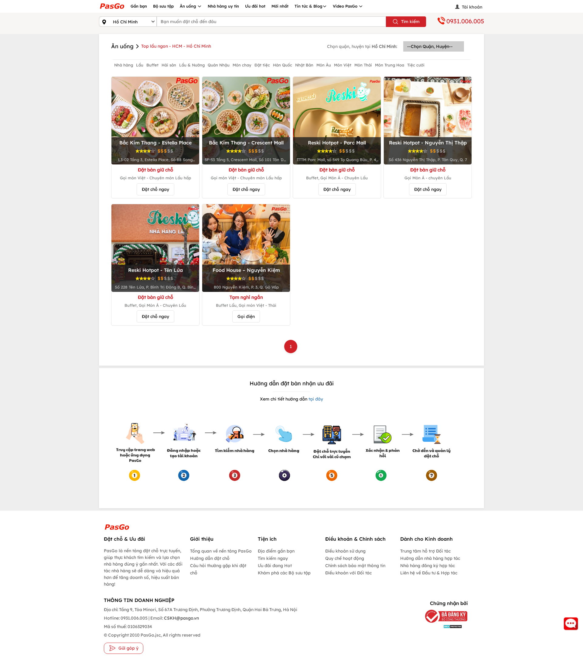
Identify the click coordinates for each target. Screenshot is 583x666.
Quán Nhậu (219, 65)
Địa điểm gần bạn (276, 551)
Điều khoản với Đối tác (348, 573)
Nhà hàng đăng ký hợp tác (427, 565)
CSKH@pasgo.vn (181, 618)
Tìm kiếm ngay (273, 558)
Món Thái (363, 65)
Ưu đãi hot (255, 6)
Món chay (242, 65)
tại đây (315, 399)
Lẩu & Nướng (192, 65)
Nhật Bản (304, 65)
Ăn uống (188, 6)
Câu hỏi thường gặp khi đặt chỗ (218, 569)
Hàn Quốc (282, 65)
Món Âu (323, 65)
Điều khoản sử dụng (345, 551)
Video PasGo (346, 6)
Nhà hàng (123, 65)
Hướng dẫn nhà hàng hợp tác (430, 558)
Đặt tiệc (262, 65)
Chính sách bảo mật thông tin (355, 565)
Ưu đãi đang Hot (275, 565)
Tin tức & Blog (308, 6)
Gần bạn (139, 6)
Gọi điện (246, 316)
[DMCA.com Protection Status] (441, 626)
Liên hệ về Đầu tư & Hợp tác (428, 573)
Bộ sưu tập (163, 6)
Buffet (152, 65)
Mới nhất (279, 6)
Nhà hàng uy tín (223, 6)
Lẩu (139, 65)
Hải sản (169, 65)
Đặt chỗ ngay (155, 189)
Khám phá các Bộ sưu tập (284, 573)
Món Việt (342, 65)
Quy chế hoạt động (344, 558)
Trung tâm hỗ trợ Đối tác (425, 551)
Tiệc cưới (415, 65)
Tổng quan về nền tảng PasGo (221, 551)
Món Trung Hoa (389, 65)
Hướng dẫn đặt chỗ (210, 558)
